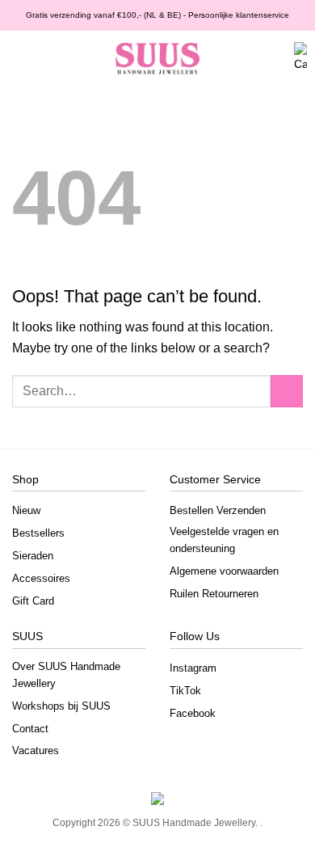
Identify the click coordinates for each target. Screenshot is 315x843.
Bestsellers (38, 533)
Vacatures (35, 750)
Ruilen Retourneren (214, 594)
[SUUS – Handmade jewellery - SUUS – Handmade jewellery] (157, 59)
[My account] (275, 59)
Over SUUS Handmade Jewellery (66, 674)
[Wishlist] (247, 59)
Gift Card (33, 601)
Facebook (193, 713)
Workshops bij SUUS (61, 706)
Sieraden (32, 556)
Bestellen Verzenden (218, 510)
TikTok (185, 691)
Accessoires (41, 578)
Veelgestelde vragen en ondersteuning (224, 539)
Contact (30, 729)
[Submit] (287, 391)
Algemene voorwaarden (224, 571)
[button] (19, 59)
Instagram (193, 668)
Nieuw (26, 510)
